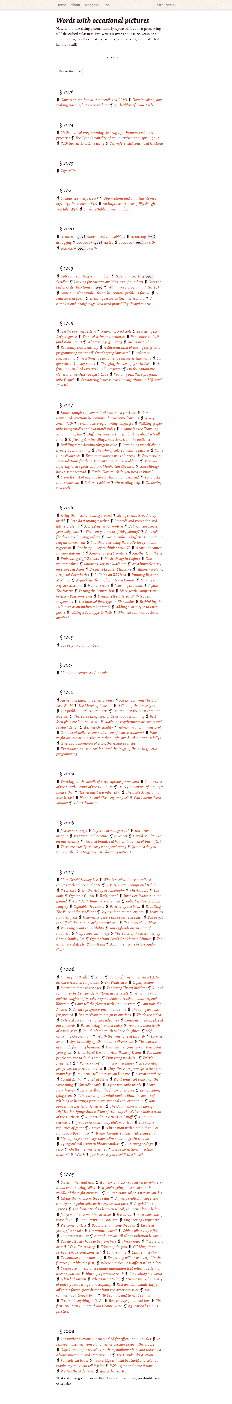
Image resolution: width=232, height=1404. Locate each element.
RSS (107, 5)
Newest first (66, 71)
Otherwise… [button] (167, 5)
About (75, 5)
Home (61, 5)
